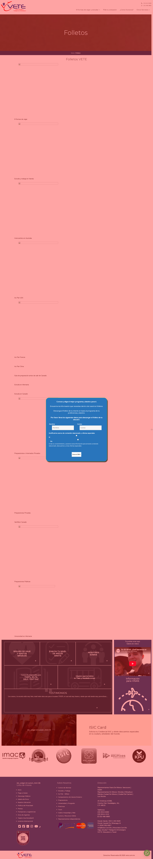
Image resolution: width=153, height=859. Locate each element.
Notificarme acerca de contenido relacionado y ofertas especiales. (72, 433)
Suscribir (76, 454)
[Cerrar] (151, 429)
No (51, 441)
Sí (49, 437)
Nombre (52, 424)
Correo (79, 424)
